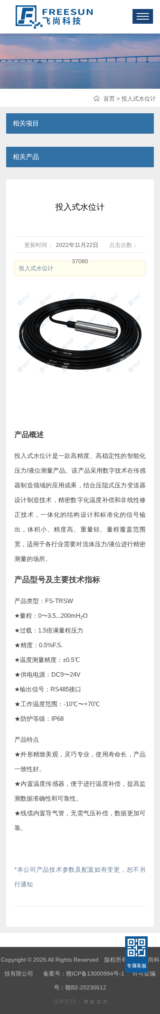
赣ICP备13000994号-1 (95, 973)
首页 (109, 98)
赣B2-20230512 (85, 987)
